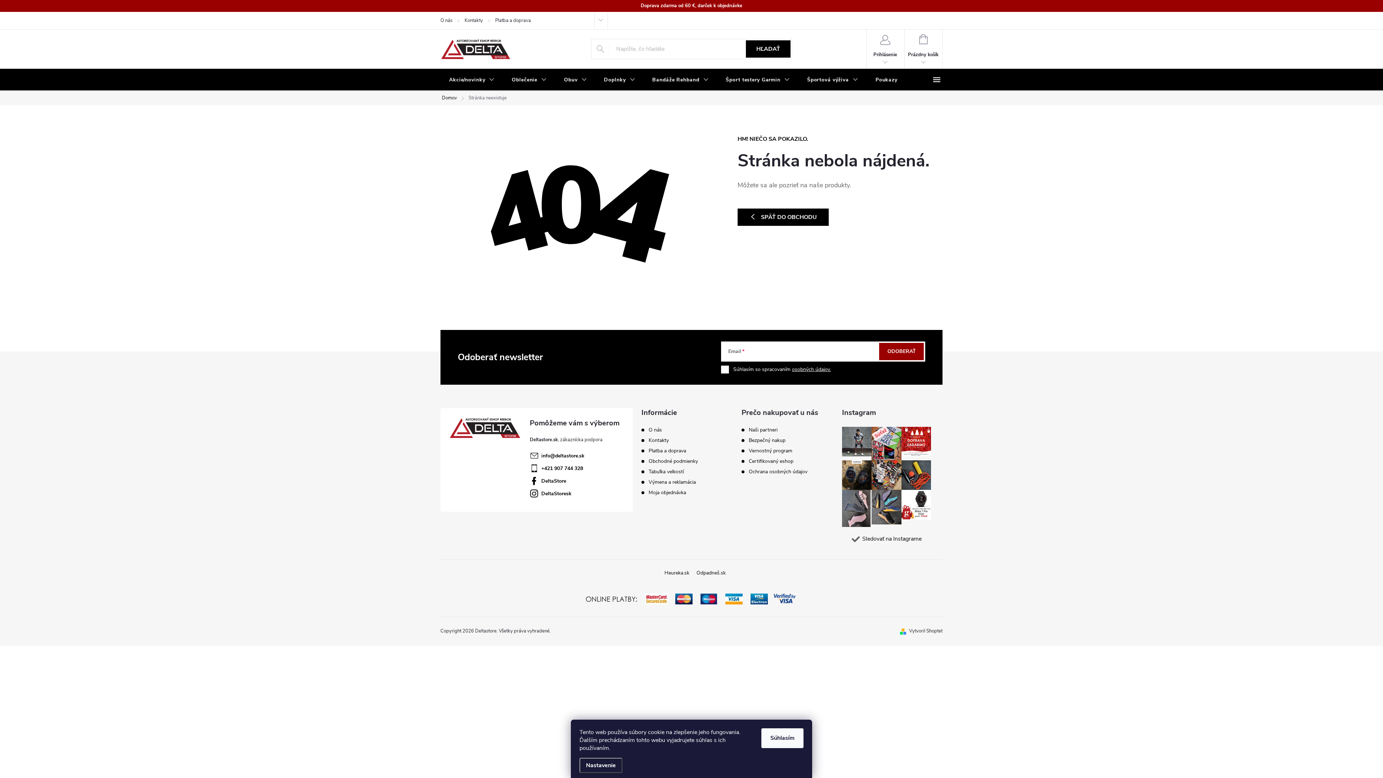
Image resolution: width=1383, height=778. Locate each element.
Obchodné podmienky (673, 461)
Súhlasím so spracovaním (782, 369)
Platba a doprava (513, 20)
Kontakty (474, 20)
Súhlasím (782, 738)
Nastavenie (601, 765)
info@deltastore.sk (563, 455)
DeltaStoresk (556, 493)
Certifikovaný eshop (771, 461)
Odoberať (901, 351)
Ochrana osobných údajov (778, 472)
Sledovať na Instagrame (892, 539)
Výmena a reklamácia (672, 482)
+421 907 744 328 (562, 468)
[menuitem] (471, 80)
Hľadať (768, 49)
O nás (446, 20)
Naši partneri (763, 430)
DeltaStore (553, 481)
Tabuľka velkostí (666, 471)
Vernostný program (770, 451)
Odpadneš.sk (711, 572)
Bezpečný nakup (767, 440)
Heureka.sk (676, 572)
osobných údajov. (811, 369)
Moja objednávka (667, 492)
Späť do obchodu (789, 217)
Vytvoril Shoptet (926, 631)
